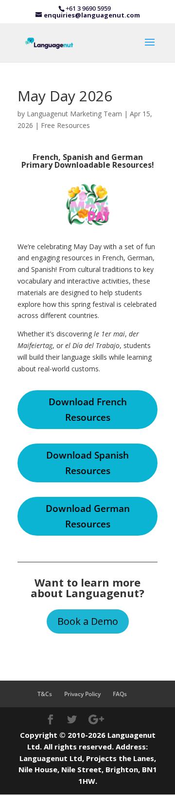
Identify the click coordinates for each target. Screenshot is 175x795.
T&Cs (44, 694)
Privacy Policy (82, 694)
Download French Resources (88, 410)
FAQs (120, 694)
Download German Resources (88, 516)
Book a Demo (87, 621)
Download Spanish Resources (87, 463)
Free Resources (65, 125)
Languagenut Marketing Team (74, 113)
